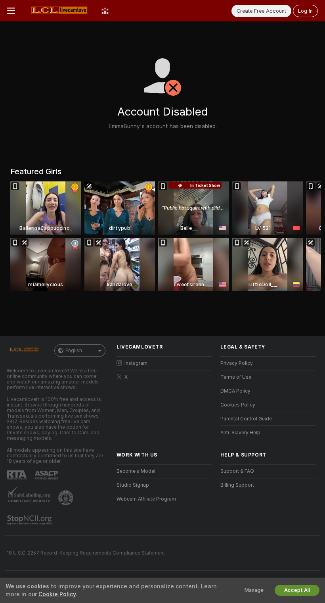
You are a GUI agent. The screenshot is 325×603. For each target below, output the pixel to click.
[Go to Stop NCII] (30, 520)
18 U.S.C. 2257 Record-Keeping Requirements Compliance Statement (86, 553)
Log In (305, 11)
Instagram (135, 363)
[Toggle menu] (11, 10)
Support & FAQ (237, 471)
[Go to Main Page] (58, 10)
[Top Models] (105, 10)
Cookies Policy (237, 405)
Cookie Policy (57, 594)
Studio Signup (133, 485)
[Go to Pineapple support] (66, 497)
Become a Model (136, 471)
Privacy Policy (236, 363)
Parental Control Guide (246, 419)
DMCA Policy (235, 391)
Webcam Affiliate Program (146, 499)
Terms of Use (235, 377)
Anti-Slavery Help (240, 432)
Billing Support (237, 485)
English (73, 350)
